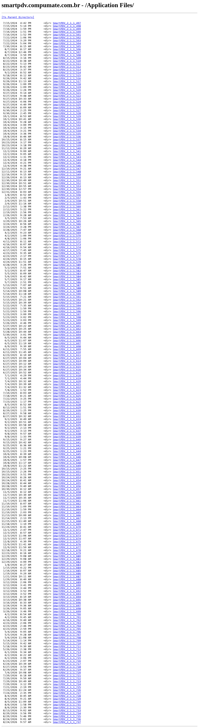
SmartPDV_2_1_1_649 (67, 465)
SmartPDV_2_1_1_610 (67, 352)
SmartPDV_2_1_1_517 (67, 81)
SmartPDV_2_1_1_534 (67, 130)
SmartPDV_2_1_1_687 (67, 576)
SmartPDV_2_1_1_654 (67, 480)
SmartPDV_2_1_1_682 (67, 561)
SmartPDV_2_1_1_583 (67, 273)
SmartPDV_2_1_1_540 (67, 148)
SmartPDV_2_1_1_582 (67, 270)
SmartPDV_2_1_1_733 (67, 710)
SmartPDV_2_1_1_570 (67, 235)
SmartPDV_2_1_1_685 (67, 570)
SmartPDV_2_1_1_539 (67, 145)
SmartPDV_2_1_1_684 (67, 567)
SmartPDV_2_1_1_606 (67, 340)
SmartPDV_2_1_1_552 (67, 183)
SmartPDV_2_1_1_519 (67, 87)
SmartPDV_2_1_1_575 (67, 250)
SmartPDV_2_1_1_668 (67, 521)
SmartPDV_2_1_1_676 (67, 544)
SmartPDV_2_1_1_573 (67, 244)
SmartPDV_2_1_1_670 (67, 526)
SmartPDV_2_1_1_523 (67, 98)
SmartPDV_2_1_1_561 (67, 209)
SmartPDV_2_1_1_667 (67, 518)
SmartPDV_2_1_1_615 (67, 366)
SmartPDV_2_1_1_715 (67, 658)
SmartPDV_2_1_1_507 (67, 52)
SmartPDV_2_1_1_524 (67, 101)
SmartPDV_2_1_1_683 (67, 564)
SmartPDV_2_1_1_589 (67, 291)
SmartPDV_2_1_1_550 (67, 177)
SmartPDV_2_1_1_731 (67, 704)
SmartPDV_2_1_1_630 (67, 410)
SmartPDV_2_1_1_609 (67, 349)
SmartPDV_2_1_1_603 (67, 331)
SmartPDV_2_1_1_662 (67, 503)
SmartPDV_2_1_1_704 (67, 625)
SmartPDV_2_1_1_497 (67, 23)
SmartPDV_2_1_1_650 (67, 468)
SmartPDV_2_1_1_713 (67, 652)
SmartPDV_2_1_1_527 (67, 110)
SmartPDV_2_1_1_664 (67, 509)
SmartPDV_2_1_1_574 (67, 247)
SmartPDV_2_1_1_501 (67, 34)
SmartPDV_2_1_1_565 (67, 221)
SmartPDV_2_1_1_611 (67, 355)
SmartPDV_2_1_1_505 (67, 46)
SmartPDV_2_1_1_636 (67, 427)
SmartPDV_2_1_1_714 (67, 655)
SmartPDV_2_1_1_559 (67, 203)
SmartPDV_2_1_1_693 (67, 593)
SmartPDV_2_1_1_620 (67, 381)
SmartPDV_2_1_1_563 (67, 215)
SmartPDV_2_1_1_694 (67, 596)
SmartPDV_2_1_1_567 (67, 226)
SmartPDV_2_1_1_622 (67, 387)
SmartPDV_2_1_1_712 (67, 649)
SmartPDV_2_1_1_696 (67, 602)
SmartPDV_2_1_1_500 (67, 31)
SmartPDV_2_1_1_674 (67, 538)
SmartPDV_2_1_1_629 (67, 407)
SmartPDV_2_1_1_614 (67, 363)
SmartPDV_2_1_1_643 (67, 448)
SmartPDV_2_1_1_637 (67, 430)
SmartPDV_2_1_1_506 (67, 49)
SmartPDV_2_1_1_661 (67, 500)
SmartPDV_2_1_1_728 (67, 695)
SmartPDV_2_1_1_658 (67, 492)
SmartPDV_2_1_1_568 (67, 229)
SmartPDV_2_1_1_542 (67, 154)
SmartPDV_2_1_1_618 (67, 375)
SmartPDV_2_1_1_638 (67, 433)
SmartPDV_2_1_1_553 (67, 186)
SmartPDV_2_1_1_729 (67, 698)
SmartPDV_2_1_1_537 (67, 139)
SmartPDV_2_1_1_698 (67, 608)
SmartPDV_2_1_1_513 (67, 69)
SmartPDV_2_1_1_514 (67, 72)
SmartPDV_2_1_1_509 (67, 58)
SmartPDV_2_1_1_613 (67, 360)
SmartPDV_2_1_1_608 (67, 346)
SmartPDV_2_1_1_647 (67, 459)
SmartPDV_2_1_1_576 (67, 253)
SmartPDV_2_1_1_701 (67, 617)
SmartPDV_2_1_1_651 (67, 471)
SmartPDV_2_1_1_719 (67, 669)
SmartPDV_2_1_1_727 (67, 692)
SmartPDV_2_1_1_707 (67, 634)
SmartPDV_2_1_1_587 (67, 285)
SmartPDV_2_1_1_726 (67, 690)
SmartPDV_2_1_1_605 (67, 337)
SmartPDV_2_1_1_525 (67, 104)
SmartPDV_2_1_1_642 (67, 445)
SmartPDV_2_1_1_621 (67, 384)
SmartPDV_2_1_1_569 (67, 232)
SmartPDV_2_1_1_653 (67, 477)
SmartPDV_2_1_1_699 (67, 611)
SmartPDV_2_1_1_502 (67, 37)
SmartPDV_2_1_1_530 (67, 119)
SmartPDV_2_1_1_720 (67, 672)
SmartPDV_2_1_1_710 (67, 643)
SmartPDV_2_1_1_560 (67, 206)
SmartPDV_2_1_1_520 (67, 90)
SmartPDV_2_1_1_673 (67, 535)
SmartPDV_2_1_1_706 (67, 631)
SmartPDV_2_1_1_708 (67, 637)
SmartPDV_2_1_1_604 (67, 334)
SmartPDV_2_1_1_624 (67, 392)
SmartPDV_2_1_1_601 (67, 325)
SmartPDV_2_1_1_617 (67, 372)
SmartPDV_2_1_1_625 (67, 395)
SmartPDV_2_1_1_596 (67, 311)
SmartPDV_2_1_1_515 (67, 75)
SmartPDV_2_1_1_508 (67, 55)
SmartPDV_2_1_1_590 (67, 293)
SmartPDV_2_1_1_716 (67, 660)
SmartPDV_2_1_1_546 (67, 165)
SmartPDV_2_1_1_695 (67, 599)
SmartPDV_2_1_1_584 (67, 276)
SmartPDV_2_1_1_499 (67, 28)
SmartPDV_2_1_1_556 (67, 194)
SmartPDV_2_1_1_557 (67, 197)
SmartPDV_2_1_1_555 (67, 191)
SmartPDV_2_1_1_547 (67, 168)
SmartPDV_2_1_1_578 (67, 258)
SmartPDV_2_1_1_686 (67, 573)
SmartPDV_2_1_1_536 (67, 136)
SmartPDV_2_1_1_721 (67, 675)
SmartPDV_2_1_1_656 (67, 486)
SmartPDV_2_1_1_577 (67, 256)
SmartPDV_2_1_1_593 (67, 302)
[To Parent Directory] (18, 17)
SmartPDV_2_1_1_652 (67, 474)
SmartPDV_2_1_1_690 (67, 585)
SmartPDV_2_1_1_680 (67, 556)
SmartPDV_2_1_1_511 (67, 63)
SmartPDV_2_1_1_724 (67, 684)
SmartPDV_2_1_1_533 (67, 127)
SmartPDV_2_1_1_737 (67, 722)
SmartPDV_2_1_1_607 (67, 343)
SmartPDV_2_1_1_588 (67, 288)
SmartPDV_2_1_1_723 (67, 681)
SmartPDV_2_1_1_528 (67, 113)
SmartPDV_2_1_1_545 (67, 162)
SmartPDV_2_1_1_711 (67, 646)
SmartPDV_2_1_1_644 (67, 451)
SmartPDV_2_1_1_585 (67, 279)
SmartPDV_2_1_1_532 (67, 125)
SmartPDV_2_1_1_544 (67, 159)
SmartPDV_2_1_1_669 (67, 524)
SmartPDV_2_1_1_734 (67, 713)
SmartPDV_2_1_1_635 (67, 425)
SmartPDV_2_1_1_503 (67, 40)
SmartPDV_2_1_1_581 (67, 267)
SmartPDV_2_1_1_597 (67, 314)
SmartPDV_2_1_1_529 (67, 116)
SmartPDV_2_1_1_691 (67, 588)
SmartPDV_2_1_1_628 (67, 404)
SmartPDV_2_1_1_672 (67, 532)
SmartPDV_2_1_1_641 (67, 442)
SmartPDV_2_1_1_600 (67, 323)
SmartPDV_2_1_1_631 (67, 413)
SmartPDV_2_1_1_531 (67, 122)
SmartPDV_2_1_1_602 (67, 328)
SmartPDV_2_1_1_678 (67, 550)
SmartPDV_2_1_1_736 (67, 719)
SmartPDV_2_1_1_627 (67, 401)
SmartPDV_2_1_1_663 (67, 506)
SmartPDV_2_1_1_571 (67, 238)
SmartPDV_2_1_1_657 (67, 489)
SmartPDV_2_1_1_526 (67, 107)
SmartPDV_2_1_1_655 (67, 483)
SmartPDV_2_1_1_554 (67, 189)
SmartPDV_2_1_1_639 (67, 436)
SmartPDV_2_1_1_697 (67, 605)
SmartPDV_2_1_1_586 (67, 282)
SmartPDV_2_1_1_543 (67, 157)
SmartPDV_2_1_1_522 (67, 95)
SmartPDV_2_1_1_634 (67, 422)
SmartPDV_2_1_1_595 (67, 308)
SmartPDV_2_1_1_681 (67, 559)
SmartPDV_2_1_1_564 (67, 218)
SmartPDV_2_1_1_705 (67, 628)
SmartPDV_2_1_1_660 (67, 497)
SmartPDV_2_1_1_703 (67, 623)
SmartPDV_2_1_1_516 (67, 78)
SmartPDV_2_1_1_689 (67, 582)
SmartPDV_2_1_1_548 (67, 171)
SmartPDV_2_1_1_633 (67, 419)
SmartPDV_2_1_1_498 (67, 25)
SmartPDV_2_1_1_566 (67, 224)
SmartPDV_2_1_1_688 (67, 579)
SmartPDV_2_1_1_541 (67, 151)
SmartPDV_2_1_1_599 (67, 320)
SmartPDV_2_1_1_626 (67, 398)
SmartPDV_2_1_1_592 (67, 299)
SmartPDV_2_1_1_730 (67, 701)
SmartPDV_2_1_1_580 (67, 264)
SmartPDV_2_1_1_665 (67, 512)
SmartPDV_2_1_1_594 (67, 305)
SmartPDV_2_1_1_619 (67, 378)
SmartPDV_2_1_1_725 (67, 687)
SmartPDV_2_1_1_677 (67, 547)
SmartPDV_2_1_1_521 (67, 92)
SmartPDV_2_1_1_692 (67, 591)
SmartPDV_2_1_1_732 (67, 707)
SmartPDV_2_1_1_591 (67, 296)
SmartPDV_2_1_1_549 (67, 174)
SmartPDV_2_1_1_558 (67, 200)
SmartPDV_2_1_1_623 (67, 390)
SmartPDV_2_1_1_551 (67, 180)
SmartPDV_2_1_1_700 (67, 614)
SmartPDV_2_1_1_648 (67, 462)
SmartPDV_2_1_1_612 (67, 358)
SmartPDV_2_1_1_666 (67, 515)
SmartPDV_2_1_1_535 (67, 133)
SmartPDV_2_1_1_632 (67, 416)
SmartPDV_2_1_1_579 (67, 261)
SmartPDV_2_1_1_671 (67, 529)
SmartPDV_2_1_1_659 (67, 494)
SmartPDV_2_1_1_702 (67, 620)
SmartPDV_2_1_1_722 (67, 678)
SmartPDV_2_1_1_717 (67, 663)
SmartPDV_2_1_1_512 (67, 66)
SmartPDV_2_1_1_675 (67, 541)
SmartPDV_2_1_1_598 (67, 317)
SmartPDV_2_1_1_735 (67, 716)
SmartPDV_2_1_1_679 (67, 553)
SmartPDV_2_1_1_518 (67, 84)
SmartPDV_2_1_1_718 (67, 666)
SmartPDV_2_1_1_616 (67, 369)
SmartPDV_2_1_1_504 (67, 43)
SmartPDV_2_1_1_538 (67, 142)
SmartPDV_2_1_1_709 (67, 640)
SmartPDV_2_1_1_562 (67, 212)
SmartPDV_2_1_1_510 (67, 60)
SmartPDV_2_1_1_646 (67, 457)
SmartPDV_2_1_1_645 (67, 454)
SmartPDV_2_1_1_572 (67, 241)
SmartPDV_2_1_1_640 (67, 439)
